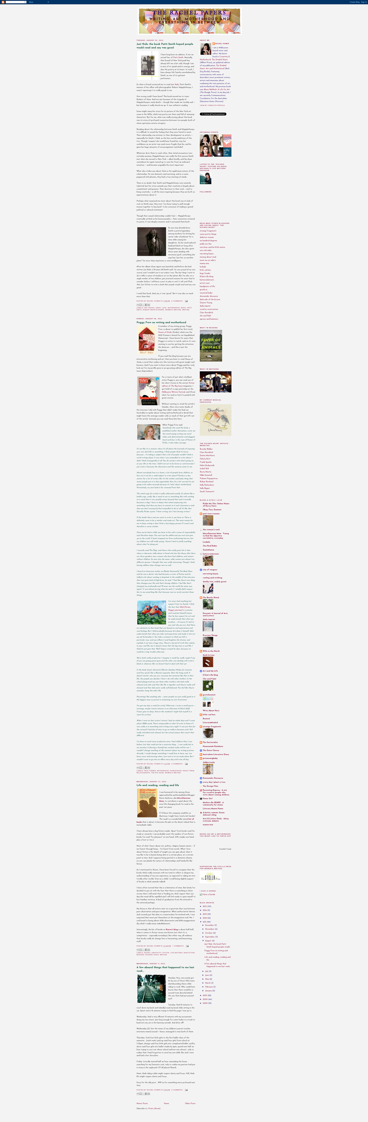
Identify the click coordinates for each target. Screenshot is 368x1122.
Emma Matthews (207, 455)
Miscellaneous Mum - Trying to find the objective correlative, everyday (216, 536)
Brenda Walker (206, 449)
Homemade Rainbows (213, 746)
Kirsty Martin (205, 472)
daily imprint (205, 306)
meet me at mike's (208, 260)
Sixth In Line (208, 655)
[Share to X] (143, 304)
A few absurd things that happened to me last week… (165, 969)
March (208, 983)
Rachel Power (222, 43)
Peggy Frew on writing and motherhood (161, 322)
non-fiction (189, 953)
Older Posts (190, 1103)
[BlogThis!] (140, 304)
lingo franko (205, 273)
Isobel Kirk (204, 469)
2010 (205, 995)
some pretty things (208, 234)
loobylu (203, 267)
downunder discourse (209, 296)
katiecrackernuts (207, 280)
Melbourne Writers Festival (173, 392)
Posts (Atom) (154, 1109)
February (209, 987)
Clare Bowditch (206, 313)
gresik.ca (203, 290)
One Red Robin (210, 546)
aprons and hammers (209, 319)
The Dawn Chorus (211, 750)
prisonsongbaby (210, 758)
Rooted (206, 719)
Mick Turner (150, 771)
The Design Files (210, 786)
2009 (205, 999)
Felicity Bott (205, 459)
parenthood (176, 771)
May (207, 979)
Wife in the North (211, 651)
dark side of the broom (210, 300)
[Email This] (137, 304)
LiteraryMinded (210, 723)
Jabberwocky (209, 762)
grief (158, 308)
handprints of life (207, 286)
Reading (140, 955)
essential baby (206, 293)
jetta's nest (205, 283)
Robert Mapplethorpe (153, 310)
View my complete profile (212, 105)
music (183, 308)
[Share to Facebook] (146, 304)
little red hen (205, 270)
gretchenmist (209, 695)
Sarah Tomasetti (207, 492)
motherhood (174, 308)
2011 (205, 922)
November (210, 929)
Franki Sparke (206, 462)
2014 (205, 910)
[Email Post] (186, 301)
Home (166, 1103)
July (207, 971)
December (209, 925)
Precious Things (210, 635)
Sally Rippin (205, 488)
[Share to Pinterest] (148, 304)
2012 (205, 918)
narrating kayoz (207, 254)
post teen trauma (211, 514)
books (151, 308)
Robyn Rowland (206, 482)
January (208, 991)
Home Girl (207, 799)
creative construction (209, 309)
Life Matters (176, 953)
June (207, 975)
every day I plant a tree (214, 782)
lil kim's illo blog (206, 277)
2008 (205, 1003)
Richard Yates (152, 955)
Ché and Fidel (209, 679)
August (208, 941)
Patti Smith (178, 57)
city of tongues (210, 570)
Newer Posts (142, 1103)
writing (185, 310)
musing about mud (208, 257)
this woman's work (211, 530)
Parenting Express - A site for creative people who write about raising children (216, 792)
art (145, 308)
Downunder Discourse (213, 778)
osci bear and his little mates (212, 247)
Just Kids (175, 84)
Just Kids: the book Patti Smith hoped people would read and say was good (165, 46)
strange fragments (208, 231)
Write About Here (211, 711)
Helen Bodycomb (207, 465)
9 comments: (177, 1090)
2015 (205, 906)
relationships (143, 773)
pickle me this (205, 244)
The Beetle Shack (211, 598)
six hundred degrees (208, 241)
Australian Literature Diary (216, 754)
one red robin (205, 250)
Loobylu (206, 542)
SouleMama (208, 550)
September (210, 937)
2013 (205, 914)
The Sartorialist (210, 742)
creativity (156, 953)
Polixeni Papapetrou (209, 478)
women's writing (173, 310)
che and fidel (205, 316)
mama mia (204, 263)
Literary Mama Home (213, 809)
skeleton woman (207, 237)
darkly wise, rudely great (214, 582)
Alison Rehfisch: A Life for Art (217, 89)
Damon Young (206, 303)
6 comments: (177, 301)
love (164, 308)
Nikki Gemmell (206, 475)
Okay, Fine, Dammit (212, 510)
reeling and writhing (212, 578)
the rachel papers (190, 13)
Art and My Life (210, 671)
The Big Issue (157, 773)
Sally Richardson (207, 485)
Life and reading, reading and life (158, 785)
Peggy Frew (188, 771)
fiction (165, 953)
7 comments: (178, 946)
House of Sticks (165, 332)
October (209, 933)
